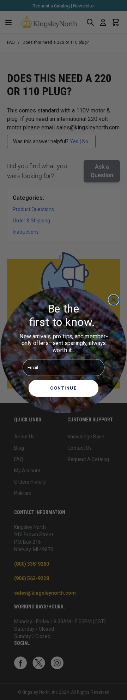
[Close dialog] (114, 300)
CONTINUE (63, 388)
